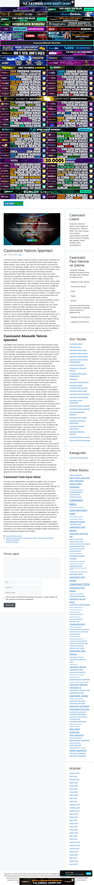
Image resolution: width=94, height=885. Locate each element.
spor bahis (83, 747)
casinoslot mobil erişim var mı (76, 638)
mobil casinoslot (74, 748)
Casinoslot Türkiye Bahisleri (79, 409)
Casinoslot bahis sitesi (78, 512)
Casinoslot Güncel (77, 596)
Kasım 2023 (73, 833)
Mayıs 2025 (73, 782)
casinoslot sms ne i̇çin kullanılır (76, 674)
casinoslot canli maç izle (78, 535)
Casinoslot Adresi (75, 344)
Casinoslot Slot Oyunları (78, 418)
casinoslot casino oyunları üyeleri (77, 561)
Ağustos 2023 (74, 842)
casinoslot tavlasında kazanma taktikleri (78, 682)
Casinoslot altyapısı (75, 497)
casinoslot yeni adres (77, 703)
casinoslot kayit (74, 621)
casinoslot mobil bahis (74, 636)
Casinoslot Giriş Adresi (77, 589)
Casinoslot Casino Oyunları (77, 557)
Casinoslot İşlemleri (12, 542)
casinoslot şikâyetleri (74, 726)
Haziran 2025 (74, 779)
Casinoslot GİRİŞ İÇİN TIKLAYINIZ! (47, 43)
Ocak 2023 (73, 864)
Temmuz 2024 (74, 808)
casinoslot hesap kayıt (74, 616)
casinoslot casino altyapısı (75, 553)
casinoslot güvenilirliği (74, 612)
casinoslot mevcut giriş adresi (78, 631)
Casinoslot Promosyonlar (13, 536)
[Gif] (47, 98)
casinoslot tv (75, 687)
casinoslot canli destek (77, 529)
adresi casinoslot (75, 475)
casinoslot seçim (73, 664)
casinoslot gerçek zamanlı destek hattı (78, 571)
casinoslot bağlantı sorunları (76, 516)
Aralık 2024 (73, 792)
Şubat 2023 (73, 861)
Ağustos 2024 (74, 804)
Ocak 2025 (73, 789)
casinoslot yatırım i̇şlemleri (45, 538)
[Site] (23, 72)
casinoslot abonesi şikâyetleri (76, 489)
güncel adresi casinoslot (79, 740)
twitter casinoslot (77, 750)
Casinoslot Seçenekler (12, 540)
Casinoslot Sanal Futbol (78, 391)
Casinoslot (73, 379)
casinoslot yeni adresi (79, 706)
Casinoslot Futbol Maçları (78, 356)
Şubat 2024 (73, 823)
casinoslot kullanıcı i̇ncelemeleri (79, 629)
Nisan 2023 (73, 855)
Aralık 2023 (73, 830)
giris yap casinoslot (75, 738)
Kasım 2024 (73, 795)
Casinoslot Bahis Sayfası (78, 353)
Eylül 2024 (73, 801)
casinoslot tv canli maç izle (79, 690)
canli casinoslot (76, 480)
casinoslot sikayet (77, 667)
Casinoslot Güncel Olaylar (78, 397)
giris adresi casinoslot (74, 730)
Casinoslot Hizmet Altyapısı (79, 394)
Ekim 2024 (73, 798)
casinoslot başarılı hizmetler (76, 519)
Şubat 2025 (73, 786)
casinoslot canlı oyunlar (76, 548)
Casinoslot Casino (75, 551)
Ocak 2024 (73, 826)
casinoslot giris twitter (29, 538)
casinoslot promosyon (76, 657)
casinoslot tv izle (76, 693)
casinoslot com (75, 566)
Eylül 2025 (73, 776)
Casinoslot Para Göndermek (79, 440)
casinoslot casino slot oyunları (76, 563)
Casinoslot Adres (75, 492)
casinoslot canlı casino (76, 541)
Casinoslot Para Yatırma (76, 648)
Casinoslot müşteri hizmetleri (78, 643)
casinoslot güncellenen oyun (76, 607)
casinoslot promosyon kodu (77, 660)
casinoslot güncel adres (77, 600)
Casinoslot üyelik (74, 719)
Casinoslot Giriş (75, 347)
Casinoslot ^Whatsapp (77, 714)
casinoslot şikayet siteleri (75, 724)
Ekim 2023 (73, 836)
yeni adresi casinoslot (77, 753)
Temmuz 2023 (74, 845)
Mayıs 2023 (73, 852)
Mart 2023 (73, 858)
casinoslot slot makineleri (77, 672)
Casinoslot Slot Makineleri (78, 382)
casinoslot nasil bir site (76, 646)
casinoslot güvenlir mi (76, 614)
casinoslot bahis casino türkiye (76, 507)
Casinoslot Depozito (76, 365)
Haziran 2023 (74, 848)
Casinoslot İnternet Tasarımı (79, 437)
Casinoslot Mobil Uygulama (79, 406)
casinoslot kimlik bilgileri (75, 627)
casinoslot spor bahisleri (79, 679)
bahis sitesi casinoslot (79, 478)
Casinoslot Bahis (76, 502)
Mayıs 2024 (73, 814)
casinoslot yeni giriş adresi (77, 712)
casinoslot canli (75, 524)
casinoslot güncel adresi (79, 605)
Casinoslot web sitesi (77, 701)
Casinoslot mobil (74, 634)
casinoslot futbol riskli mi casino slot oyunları (78, 568)
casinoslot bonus (77, 521)
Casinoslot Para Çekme (77, 652)
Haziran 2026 (74, 773)
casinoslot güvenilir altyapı (75, 609)
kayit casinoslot (75, 745)
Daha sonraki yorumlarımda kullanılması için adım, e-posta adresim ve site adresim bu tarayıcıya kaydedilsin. (31, 598)
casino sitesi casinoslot (75, 485)
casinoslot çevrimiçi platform (78, 717)
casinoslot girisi (76, 574)
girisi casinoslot (76, 735)
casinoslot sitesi (76, 670)
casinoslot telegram (78, 684)
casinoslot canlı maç (77, 546)
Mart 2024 (73, 820)
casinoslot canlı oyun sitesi (14, 538)
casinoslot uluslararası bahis (76, 698)
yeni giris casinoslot (77, 756)
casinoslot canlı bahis (76, 539)
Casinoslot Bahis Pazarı (78, 350)
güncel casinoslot (75, 743)
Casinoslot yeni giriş (79, 709)
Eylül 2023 (73, 839)
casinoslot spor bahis (74, 677)
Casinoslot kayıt (77, 624)
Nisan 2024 (73, 817)
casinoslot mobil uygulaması (78, 641)
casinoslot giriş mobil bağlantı (76, 593)
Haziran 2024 (74, 811)
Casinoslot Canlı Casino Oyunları (79, 544)
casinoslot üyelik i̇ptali (77, 721)
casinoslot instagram (76, 619)
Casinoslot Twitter (78, 695)
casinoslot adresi (74, 494)
